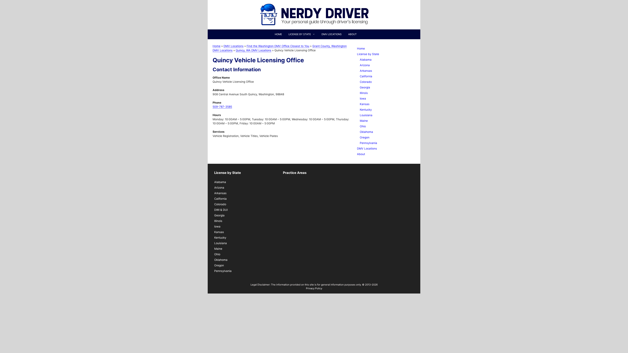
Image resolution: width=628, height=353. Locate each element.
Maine (364, 120)
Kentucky (366, 109)
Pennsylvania (368, 143)
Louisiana (366, 115)
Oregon (364, 137)
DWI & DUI (221, 209)
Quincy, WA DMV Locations (253, 50)
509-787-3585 (222, 106)
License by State (299, 34)
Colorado (366, 82)
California (366, 76)
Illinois (364, 93)
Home (278, 34)
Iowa (363, 98)
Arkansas (366, 70)
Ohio (363, 126)
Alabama (366, 59)
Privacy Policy (314, 288)
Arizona (365, 65)
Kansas (364, 104)
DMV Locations (332, 34)
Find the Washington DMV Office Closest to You (278, 46)
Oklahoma (366, 132)
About (352, 34)
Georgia (365, 87)
